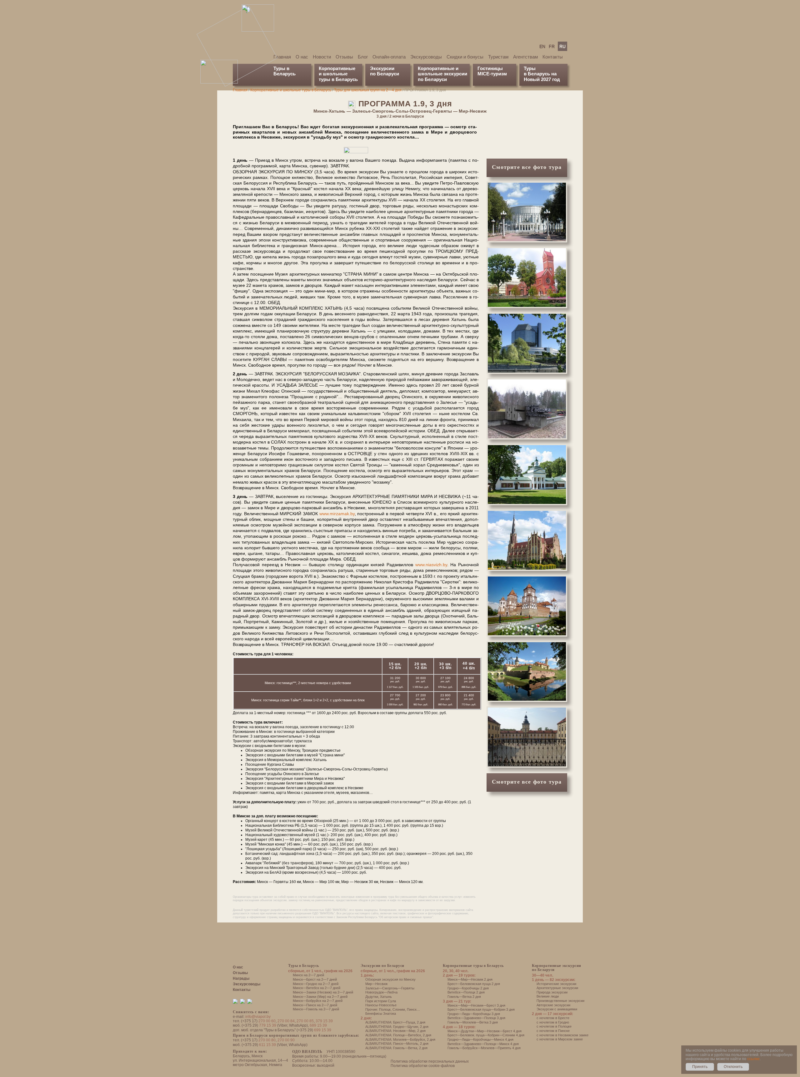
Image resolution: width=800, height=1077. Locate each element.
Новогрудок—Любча (381, 992)
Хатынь (386, 996)
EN (542, 46)
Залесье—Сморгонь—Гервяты (389, 988)
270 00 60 (267, 1021)
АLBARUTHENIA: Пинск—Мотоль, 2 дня (396, 1043)
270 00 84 (286, 1021)
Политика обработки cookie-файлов (423, 1066)
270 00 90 (286, 1040)
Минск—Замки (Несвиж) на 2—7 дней (323, 992)
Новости (322, 56)
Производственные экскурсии (560, 1001)
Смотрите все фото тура (527, 167)
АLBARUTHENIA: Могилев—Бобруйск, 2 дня (400, 1039)
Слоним (398, 1009)
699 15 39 (322, 1030)
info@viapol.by (258, 1016)
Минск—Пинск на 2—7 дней (315, 1005)
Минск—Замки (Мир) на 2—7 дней (320, 996)
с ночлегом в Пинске (553, 1031)
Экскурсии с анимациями (557, 1009)
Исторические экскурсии (556, 984)
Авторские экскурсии (553, 1005)
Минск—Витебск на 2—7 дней (316, 988)
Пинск (412, 1009)
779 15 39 (267, 1025)
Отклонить (733, 1066)
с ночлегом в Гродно (553, 1022)
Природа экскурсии (552, 992)
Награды (241, 978)
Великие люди (548, 996)
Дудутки (371, 996)
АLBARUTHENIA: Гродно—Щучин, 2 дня (396, 1027)
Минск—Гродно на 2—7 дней (315, 984)
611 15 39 (267, 1045)
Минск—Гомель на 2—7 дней (316, 1009)
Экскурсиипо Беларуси (384, 71)
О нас (302, 56)
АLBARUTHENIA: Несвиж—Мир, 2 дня (395, 1031)
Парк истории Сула (380, 1001)
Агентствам (525, 56)
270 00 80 (267, 1040)
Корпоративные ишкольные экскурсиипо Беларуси (442, 74)
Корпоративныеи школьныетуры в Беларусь (338, 74)
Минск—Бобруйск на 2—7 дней (317, 1001)
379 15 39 (324, 1021)
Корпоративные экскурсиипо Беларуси (556, 967)
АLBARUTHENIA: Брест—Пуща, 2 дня (395, 1022)
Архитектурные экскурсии (557, 988)
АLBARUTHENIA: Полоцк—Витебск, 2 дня (398, 1035)
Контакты (552, 56)
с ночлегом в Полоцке (554, 1026)
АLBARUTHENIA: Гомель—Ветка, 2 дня (396, 1048)
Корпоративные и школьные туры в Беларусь (290, 90)
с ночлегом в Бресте (553, 1018)
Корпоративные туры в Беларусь (473, 965)
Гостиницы (490, 68)
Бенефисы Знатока (380, 1013)
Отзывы (344, 56)
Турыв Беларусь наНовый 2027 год (542, 74)
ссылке (753, 1059)
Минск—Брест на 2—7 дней (315, 979)
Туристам (498, 56)
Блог (363, 56)
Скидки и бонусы (465, 56)
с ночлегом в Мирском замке (560, 1039)
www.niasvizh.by (431, 564)
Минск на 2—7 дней (308, 975)
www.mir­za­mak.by (337, 513)
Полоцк (385, 1009)
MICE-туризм (492, 73)
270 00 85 (305, 1021)
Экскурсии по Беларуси (382, 965)
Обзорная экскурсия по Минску (390, 979)
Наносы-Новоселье (381, 1005)
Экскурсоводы (426, 56)
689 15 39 (318, 1025)
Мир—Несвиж (376, 984)
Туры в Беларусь (284, 71)
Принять (700, 1066)
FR (552, 46)
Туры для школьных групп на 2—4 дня (368, 90)
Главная (282, 56)
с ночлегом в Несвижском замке (562, 1035)
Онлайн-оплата (389, 56)
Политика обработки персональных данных (430, 1061)
